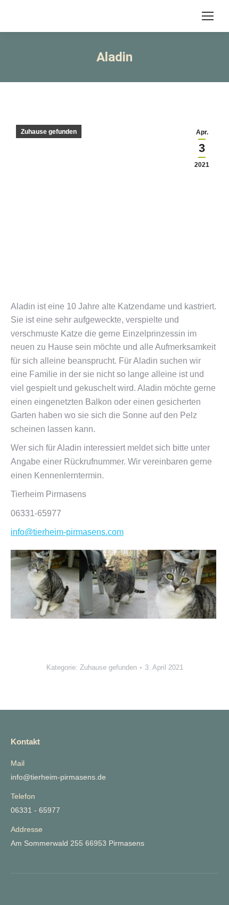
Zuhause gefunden (49, 131)
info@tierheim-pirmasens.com (67, 531)
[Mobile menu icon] (207, 16)
